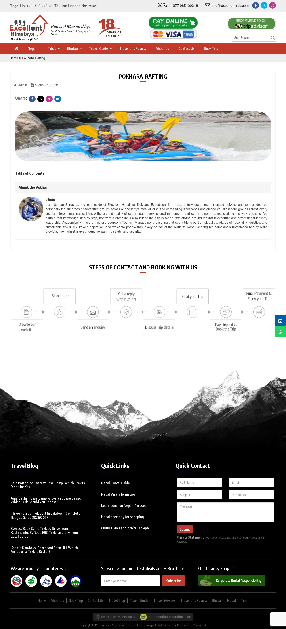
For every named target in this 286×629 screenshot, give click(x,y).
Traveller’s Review (132, 48)
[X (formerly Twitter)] (264, 5)
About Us (162, 48)
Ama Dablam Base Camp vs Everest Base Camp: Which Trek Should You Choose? (46, 500)
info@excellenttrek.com (230, 5)
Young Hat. (199, 625)
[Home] (16, 48)
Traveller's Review (193, 600)
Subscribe (173, 581)
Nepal (32, 48)
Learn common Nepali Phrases (123, 505)
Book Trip (211, 48)
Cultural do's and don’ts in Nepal (125, 528)
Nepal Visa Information (118, 494)
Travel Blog (116, 600)
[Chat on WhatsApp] (280, 331)
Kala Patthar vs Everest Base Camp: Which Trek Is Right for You (48, 485)
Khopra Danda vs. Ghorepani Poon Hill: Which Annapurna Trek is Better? (44, 550)
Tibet (52, 48)
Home (14, 58)
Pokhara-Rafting (33, 58)
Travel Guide (98, 48)
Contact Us (187, 48)
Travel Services (164, 600)
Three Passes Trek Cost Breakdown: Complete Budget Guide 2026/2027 (45, 515)
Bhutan (72, 48)
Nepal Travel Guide (115, 483)
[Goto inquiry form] (280, 320)
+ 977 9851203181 (185, 5)
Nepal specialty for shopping (122, 516)
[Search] (272, 37)
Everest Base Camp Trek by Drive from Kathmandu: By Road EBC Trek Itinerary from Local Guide (44, 532)
